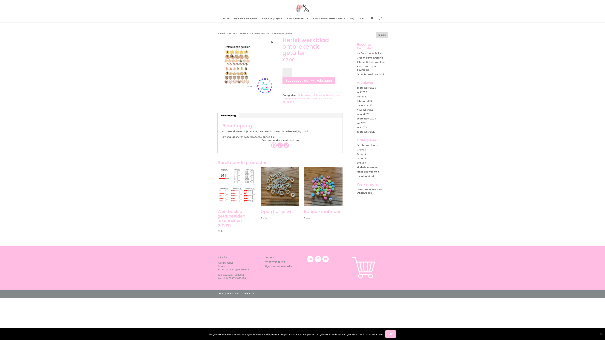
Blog (351, 18)
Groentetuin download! (370, 74)
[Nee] (601, 334)
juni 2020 (362, 127)
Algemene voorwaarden (279, 266)
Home (226, 18)
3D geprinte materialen (245, 18)
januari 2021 (363, 114)
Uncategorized (365, 176)
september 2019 (366, 131)
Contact (362, 18)
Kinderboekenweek (368, 167)
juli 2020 (361, 123)
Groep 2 (361, 154)
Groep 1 (361, 149)
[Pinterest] (280, 145)
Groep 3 (361, 158)
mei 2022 (362, 96)
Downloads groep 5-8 (297, 18)
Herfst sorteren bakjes (370, 53)
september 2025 (366, 87)
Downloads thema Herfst (239, 33)
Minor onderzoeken (368, 171)
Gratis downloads (367, 145)
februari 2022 (364, 101)
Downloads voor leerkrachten (327, 18)
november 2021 (365, 109)
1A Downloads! (306, 95)
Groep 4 (361, 162)
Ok (391, 334)
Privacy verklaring (275, 261)
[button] (272, 42)
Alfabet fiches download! (371, 62)
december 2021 (366, 105)
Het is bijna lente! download (366, 68)
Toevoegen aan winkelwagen (309, 80)
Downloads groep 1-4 (271, 18)
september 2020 (366, 118)
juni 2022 (362, 92)
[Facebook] (274, 145)
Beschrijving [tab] (228, 115)
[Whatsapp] (286, 145)
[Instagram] (310, 259)
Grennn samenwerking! (370, 57)
